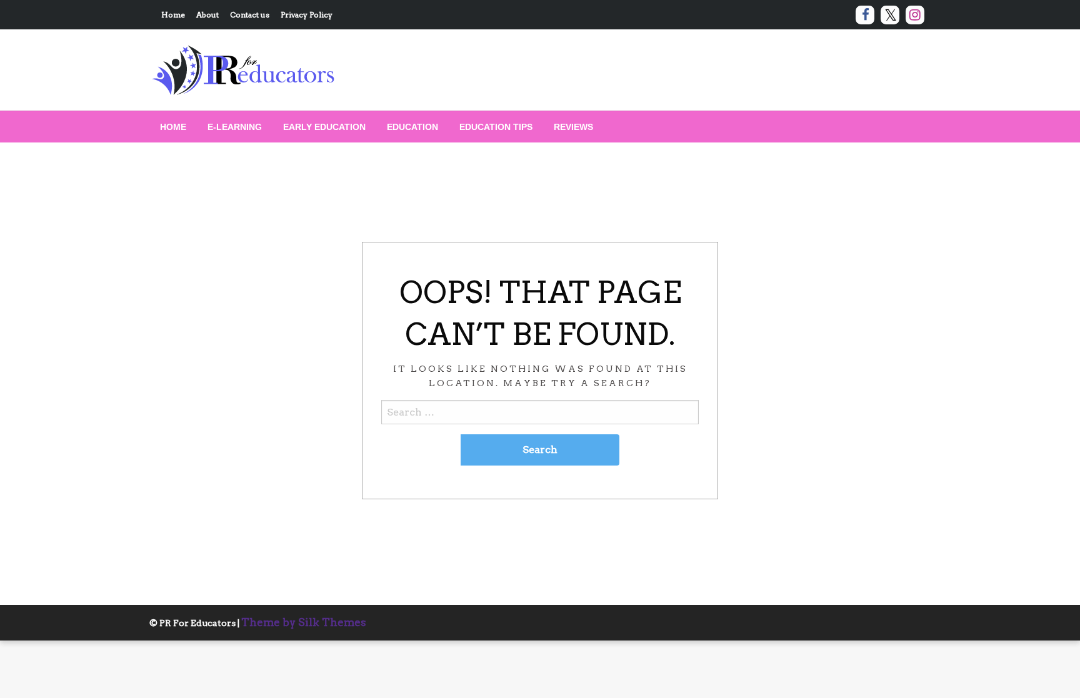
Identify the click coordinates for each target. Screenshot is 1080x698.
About (207, 14)
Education (412, 127)
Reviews (573, 127)
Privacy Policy (306, 14)
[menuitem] (173, 126)
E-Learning (235, 127)
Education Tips (495, 127)
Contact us (249, 14)
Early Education (324, 127)
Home (173, 14)
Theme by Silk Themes (303, 622)
